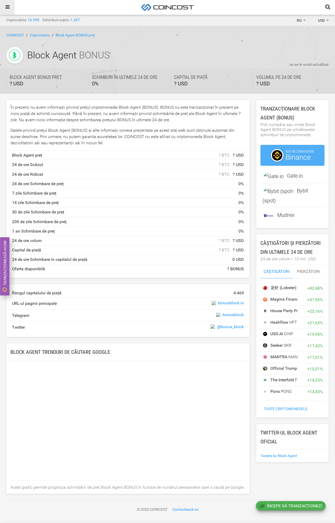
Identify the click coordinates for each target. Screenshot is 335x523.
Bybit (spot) (285, 196)
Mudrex (285, 215)
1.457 (75, 20)
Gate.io (295, 176)
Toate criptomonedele (286, 409)
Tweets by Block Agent (278, 456)
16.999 (33, 20)
